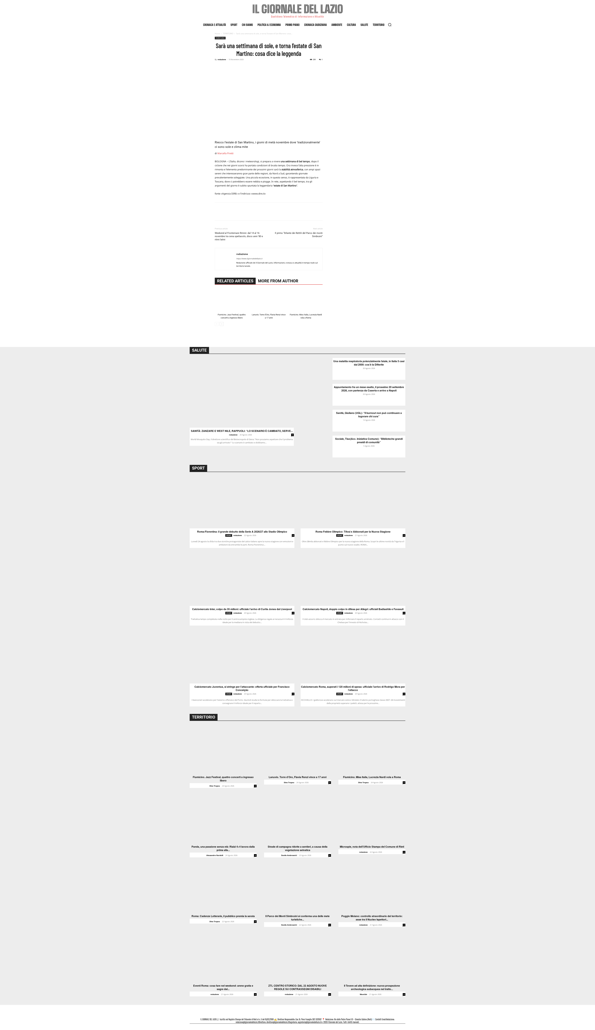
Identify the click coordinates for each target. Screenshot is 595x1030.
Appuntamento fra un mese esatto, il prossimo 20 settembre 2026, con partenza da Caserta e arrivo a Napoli (369, 388)
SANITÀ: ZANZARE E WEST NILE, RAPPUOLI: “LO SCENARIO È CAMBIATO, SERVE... (242, 431)
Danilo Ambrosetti (289, 855)
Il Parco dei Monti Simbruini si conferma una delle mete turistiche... (297, 917)
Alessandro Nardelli (214, 855)
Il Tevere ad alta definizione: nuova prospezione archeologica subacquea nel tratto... (372, 987)
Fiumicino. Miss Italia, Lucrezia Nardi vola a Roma (372, 777)
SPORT (228, 535)
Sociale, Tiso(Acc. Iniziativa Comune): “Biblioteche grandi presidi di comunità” (369, 440)
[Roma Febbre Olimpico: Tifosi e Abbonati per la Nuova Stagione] (353, 502)
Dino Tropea (214, 786)
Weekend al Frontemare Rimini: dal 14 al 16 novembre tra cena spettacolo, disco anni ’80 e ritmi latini (239, 236)
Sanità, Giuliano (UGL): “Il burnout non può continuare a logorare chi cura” (369, 414)
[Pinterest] (232, 66)
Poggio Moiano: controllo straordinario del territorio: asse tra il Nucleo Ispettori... (372, 917)
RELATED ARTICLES (235, 281)
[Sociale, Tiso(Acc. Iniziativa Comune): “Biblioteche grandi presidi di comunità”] (317, 446)
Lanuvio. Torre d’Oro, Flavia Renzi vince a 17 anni (297, 777)
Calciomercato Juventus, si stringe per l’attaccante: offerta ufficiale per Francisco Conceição (242, 688)
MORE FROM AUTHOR (278, 281)
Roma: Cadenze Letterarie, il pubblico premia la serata (223, 916)
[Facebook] (218, 66)
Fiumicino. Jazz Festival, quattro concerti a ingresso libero (223, 778)
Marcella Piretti (225, 153)
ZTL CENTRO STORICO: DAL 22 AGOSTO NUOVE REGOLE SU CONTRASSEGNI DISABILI (297, 987)
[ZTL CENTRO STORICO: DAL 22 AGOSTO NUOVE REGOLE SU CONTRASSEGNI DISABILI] (297, 957)
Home (217, 33)
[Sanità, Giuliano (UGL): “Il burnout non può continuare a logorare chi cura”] (317, 421)
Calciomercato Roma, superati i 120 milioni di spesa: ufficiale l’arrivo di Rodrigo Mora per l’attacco (353, 688)
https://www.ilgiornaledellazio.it (249, 258)
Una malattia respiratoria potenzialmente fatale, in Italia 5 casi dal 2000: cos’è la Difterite (368, 363)
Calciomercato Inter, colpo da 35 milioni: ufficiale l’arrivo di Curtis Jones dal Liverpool (242, 609)
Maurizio (363, 994)
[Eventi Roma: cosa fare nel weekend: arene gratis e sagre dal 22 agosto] (223, 957)
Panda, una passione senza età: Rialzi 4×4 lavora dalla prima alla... (223, 848)
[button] (389, 24)
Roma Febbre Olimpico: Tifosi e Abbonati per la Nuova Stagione (352, 531)
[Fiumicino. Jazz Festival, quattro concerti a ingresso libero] (232, 300)
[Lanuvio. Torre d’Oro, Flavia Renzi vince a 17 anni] (269, 300)
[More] (246, 66)
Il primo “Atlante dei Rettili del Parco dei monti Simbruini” (299, 235)
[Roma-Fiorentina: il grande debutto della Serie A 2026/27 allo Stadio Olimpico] (242, 502)
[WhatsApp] (239, 66)
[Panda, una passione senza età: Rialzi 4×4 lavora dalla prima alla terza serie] (223, 818)
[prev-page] (217, 324)
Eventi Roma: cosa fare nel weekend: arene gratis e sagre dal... (223, 987)
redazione (222, 59)
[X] (225, 66)
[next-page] (222, 324)
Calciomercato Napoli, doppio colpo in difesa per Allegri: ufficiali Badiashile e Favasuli (353, 609)
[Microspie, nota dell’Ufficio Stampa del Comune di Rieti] (371, 818)
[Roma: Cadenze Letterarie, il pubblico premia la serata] (223, 888)
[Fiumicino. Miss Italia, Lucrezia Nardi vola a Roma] (306, 300)
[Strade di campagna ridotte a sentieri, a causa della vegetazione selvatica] (297, 818)
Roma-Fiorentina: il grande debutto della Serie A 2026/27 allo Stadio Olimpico (242, 531)
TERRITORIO (228, 33)
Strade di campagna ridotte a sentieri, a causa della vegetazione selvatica (297, 848)
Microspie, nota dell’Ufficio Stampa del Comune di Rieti (372, 846)
